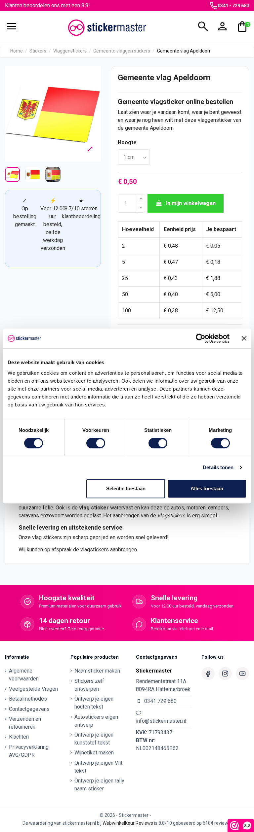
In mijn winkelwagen (191, 203)
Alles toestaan (206, 488)
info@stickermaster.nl (161, 721)
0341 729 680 (160, 701)
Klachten (19, 737)
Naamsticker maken (97, 671)
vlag (84, 507)
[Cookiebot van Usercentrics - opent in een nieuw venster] (201, 338)
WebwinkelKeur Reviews (128, 823)
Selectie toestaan (126, 488)
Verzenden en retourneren (25, 723)
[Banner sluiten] (244, 338)
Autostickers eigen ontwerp (96, 721)
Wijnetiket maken (94, 752)
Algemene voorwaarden (24, 675)
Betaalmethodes (28, 699)
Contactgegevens (29, 709)
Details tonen (218, 467)
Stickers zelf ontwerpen (89, 685)
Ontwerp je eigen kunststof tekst (93, 739)
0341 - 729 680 (233, 5)
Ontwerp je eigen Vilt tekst (98, 767)
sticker (100, 507)
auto (176, 507)
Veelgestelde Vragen (33, 689)
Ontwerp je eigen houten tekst (93, 703)
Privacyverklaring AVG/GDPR (29, 751)
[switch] (95, 443)
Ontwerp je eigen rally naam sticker (99, 785)
